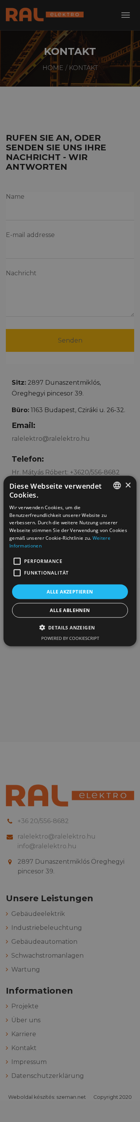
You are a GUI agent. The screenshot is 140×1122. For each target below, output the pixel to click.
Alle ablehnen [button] (70, 610)
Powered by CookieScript (70, 638)
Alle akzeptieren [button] (70, 591)
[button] (17, 561)
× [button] (128, 485)
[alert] (70, 561)
